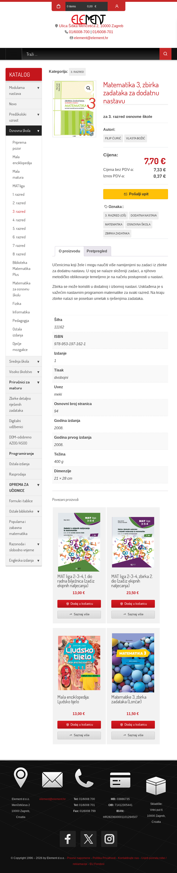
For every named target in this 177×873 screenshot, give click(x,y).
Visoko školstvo (20, 371)
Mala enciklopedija (22, 159)
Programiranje (21, 453)
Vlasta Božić (135, 138)
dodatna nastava (144, 215)
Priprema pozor (19, 145)
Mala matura (18, 174)
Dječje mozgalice (20, 346)
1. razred (18, 194)
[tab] (69, 251)
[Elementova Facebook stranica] (68, 839)
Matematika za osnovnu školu (21, 288)
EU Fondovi (97, 864)
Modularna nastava (17, 90)
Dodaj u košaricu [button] (81, 603)
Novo (13, 103)
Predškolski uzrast (17, 117)
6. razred (19, 236)
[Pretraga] (165, 54)
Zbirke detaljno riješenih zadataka (20, 404)
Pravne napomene (78, 858)
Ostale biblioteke (21, 511)
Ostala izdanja (18, 332)
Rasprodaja (17, 474)
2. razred (19, 202)
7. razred (19, 245)
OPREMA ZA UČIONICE (19, 487)
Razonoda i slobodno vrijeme (21, 546)
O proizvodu (69, 251)
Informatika (21, 311)
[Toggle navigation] (14, 54)
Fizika (17, 303)
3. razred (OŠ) (115, 215)
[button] (88, 88)
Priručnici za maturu (19, 385)
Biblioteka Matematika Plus (21, 268)
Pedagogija (21, 320)
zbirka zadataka (117, 233)
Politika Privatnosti (104, 858)
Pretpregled (97, 251)
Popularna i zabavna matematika (18, 527)
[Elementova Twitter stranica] (88, 839)
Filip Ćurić (113, 138)
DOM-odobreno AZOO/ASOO (20, 440)
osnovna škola (138, 224)
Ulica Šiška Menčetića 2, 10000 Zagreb (91, 26)
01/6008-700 (79, 32)
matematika (113, 224)
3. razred (19, 211)
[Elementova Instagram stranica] (109, 839)
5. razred (19, 228)
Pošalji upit (138, 194)
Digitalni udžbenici (16, 423)
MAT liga (19, 185)
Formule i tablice (21, 500)
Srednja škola (19, 361)
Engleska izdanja (21, 560)
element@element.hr (91, 38)
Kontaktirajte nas (128, 858)
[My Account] (116, 6)
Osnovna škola (19, 130)
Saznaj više (81, 614)
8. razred (19, 253)
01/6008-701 (102, 32)
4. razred (19, 219)
